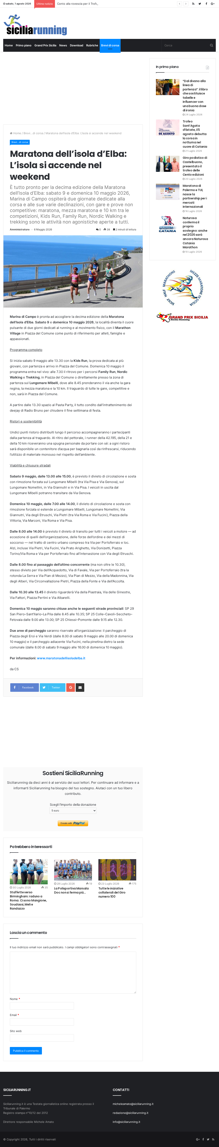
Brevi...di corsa (33, 133)
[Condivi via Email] (80, 687)
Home (9, 45)
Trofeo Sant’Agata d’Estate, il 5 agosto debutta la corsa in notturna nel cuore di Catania (195, 134)
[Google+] (212, 3)
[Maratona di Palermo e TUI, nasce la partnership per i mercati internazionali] (167, 192)
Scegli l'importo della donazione (73, 805)
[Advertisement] (81, 88)
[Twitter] (200, 3)
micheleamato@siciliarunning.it (133, 1104)
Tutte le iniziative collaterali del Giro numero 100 (112, 892)
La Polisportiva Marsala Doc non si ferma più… (71, 890)
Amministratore (20, 229)
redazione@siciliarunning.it (130, 1113)
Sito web (16, 1031)
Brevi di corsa (110, 45)
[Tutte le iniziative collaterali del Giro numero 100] (117, 869)
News (63, 45)
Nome (15, 999)
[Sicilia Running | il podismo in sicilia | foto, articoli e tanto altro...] (35, 25)
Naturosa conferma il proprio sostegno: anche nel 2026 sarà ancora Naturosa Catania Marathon (195, 232)
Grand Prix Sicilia (45, 45)
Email (14, 1015)
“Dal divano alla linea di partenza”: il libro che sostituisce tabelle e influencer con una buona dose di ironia (195, 95)
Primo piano (23, 45)
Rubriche (92, 45)
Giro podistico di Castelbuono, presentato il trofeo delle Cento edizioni (195, 166)
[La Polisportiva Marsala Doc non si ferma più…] (73, 869)
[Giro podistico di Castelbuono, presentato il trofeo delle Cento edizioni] (167, 164)
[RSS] (193, 3)
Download (76, 45)
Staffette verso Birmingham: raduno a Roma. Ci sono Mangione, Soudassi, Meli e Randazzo (28, 900)
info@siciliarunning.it (126, 1121)
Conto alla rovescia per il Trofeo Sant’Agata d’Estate (91, 3)
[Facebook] (206, 3)
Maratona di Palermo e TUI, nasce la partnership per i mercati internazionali (195, 196)
